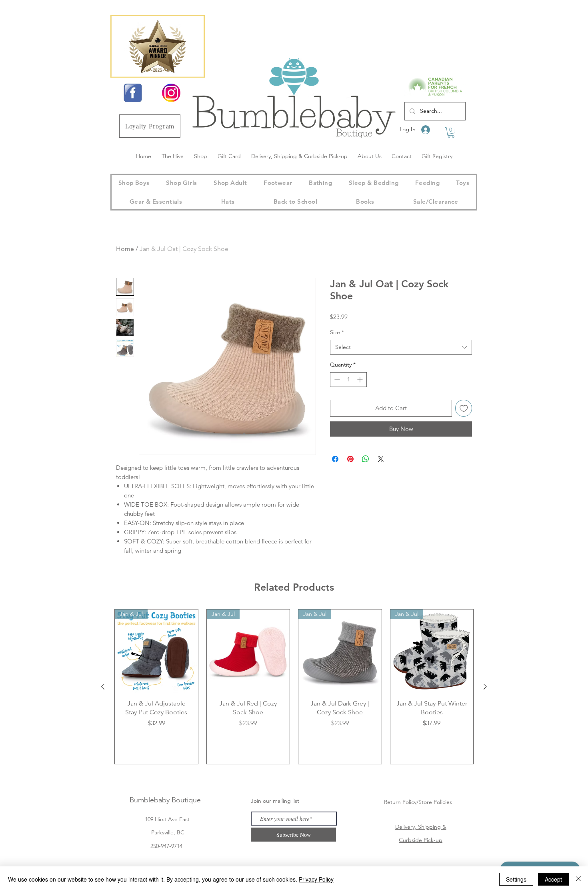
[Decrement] (336, 380)
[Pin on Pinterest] (350, 459)
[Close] (578, 879)
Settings (516, 879)
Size (337, 332)
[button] (451, 132)
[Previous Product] (103, 687)
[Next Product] (485, 687)
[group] (294, 687)
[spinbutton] (348, 380)
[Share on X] (381, 459)
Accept (553, 879)
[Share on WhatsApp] (365, 459)
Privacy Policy (316, 879)
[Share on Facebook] (335, 459)
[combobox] (401, 347)
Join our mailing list (275, 800)
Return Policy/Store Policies (418, 802)
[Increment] (361, 380)
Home (125, 249)
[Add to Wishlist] (463, 408)
